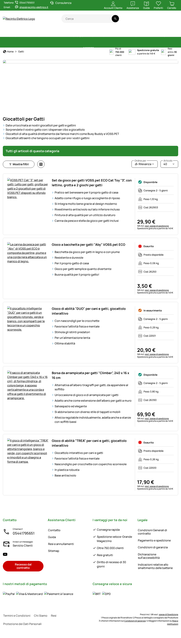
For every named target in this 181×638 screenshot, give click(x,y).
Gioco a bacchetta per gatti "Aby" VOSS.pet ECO (88, 244)
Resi (53, 616)
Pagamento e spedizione (154, 540)
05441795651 (23, 533)
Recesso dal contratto (23, 566)
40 (168, 163)
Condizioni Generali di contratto (152, 531)
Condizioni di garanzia (153, 547)
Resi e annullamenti (61, 544)
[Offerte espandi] (96, 48)
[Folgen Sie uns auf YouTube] (5, 554)
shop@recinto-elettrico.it (33, 7)
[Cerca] (115, 18)
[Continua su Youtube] (157, 20)
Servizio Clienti (23, 545)
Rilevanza (143, 163)
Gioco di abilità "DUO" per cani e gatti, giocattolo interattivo (89, 310)
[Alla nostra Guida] (171, 20)
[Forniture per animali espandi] (69, 36)
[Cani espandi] (143, 36)
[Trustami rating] (143, 20)
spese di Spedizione (168, 614)
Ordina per (140, 160)
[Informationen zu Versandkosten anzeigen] (102, 593)
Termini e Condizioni (16, 616)
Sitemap (53, 551)
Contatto (54, 530)
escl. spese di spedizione (157, 225)
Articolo (168, 160)
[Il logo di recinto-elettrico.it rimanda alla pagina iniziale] (32, 18)
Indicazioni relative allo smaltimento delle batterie (155, 566)
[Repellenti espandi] (131, 36)
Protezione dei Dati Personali (22, 624)
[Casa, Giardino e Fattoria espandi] (111, 36)
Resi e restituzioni (172, 622)
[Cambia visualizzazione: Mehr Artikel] (41, 164)
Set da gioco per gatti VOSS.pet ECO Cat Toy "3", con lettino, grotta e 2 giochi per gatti (92, 182)
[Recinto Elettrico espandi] (33, 36)
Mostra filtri (21, 164)
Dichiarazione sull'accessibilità (149, 556)
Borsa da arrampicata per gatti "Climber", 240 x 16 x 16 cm (90, 375)
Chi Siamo (40, 616)
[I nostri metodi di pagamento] (38, 593)
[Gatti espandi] (173, 36)
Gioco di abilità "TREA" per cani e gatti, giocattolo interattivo (89, 443)
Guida (52, 537)
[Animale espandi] (160, 36)
